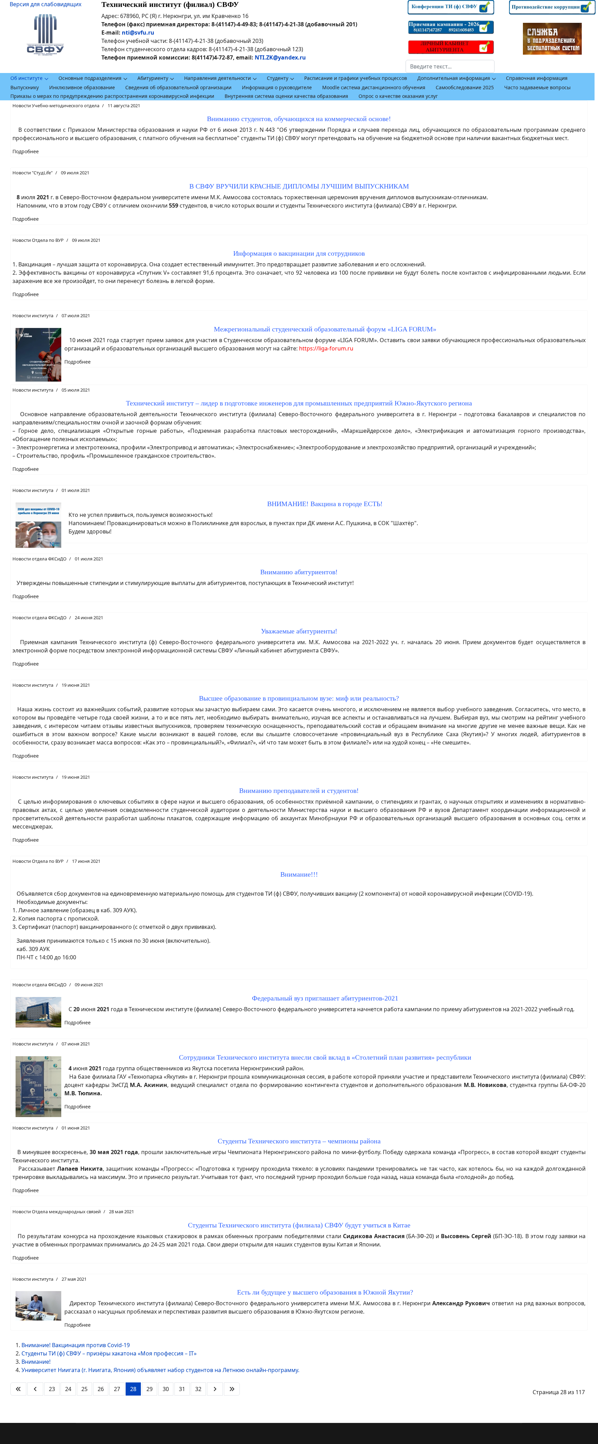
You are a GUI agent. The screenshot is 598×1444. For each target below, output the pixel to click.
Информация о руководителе (277, 87)
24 (68, 1389)
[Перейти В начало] (18, 1389)
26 (101, 1389)
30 (166, 1389)
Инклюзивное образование (82, 87)
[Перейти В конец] (232, 1389)
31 (182, 1389)
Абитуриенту (152, 78)
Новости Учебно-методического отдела (55, 105)
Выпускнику (24, 87)
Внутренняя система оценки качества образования (286, 96)
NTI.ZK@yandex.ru (280, 57)
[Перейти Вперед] (215, 1389)
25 (84, 1389)
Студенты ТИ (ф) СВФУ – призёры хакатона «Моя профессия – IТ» (109, 1353)
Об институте (26, 78)
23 (52, 1389)
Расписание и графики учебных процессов (355, 78)
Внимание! (36, 1361)
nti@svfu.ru (138, 32)
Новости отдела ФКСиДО (39, 559)
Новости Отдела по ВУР (38, 240)
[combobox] (450, 66)
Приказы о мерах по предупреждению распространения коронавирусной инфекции (112, 96)
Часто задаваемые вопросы (537, 87)
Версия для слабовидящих (45, 4)
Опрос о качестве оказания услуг (398, 96)
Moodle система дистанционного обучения (373, 87)
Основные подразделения (89, 78)
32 (198, 1389)
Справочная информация (537, 78)
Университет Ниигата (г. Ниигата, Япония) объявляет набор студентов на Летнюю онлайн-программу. (160, 1370)
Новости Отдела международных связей (56, 1211)
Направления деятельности (217, 78)
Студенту (277, 78)
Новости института (32, 315)
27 (117, 1389)
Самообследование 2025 (465, 87)
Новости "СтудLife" (32, 173)
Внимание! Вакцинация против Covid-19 (75, 1345)
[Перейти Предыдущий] (35, 1389)
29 (149, 1389)
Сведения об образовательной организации (178, 87)
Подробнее (25, 151)
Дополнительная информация (453, 78)
